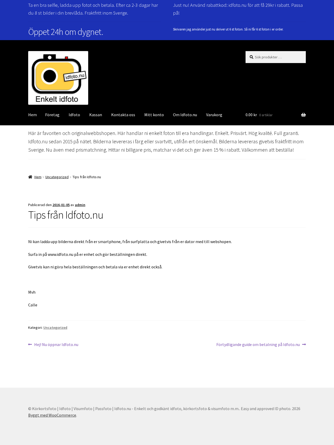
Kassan (95, 114)
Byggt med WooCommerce (52, 415)
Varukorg (214, 114)
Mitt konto (154, 114)
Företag (52, 114)
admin (80, 204)
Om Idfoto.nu (185, 114)
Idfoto (74, 114)
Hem (32, 114)
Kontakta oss (123, 114)
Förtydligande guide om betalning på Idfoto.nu (258, 345)
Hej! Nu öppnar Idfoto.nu (56, 345)
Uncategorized (57, 177)
